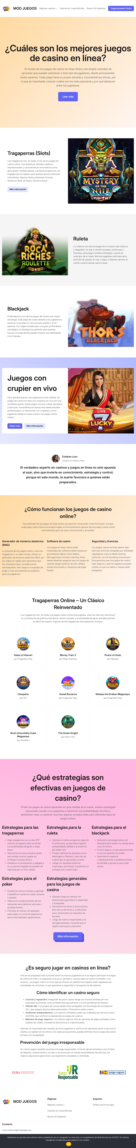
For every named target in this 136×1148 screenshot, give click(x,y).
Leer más (68, 96)
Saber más (15, 426)
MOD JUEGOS (25, 8)
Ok (68, 1144)
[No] (132, 1141)
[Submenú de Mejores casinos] (56, 8)
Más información (18, 189)
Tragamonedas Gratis (121, 8)
